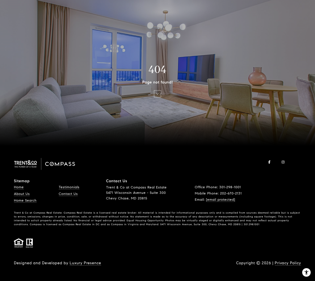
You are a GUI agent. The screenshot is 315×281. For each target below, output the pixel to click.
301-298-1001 (230, 187)
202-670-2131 (231, 193)
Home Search (25, 200)
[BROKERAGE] (296, 162)
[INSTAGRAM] (283, 162)
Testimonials (69, 187)
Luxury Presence (85, 263)
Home (19, 187)
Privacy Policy (288, 263)
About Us (22, 194)
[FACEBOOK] (269, 162)
